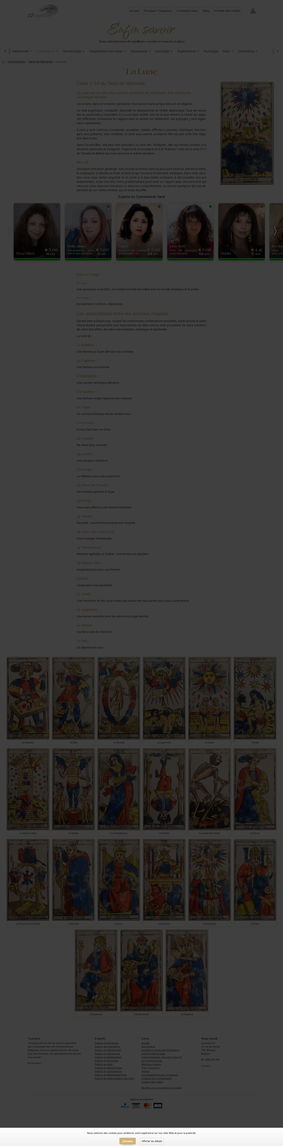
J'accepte (127, 1141)
